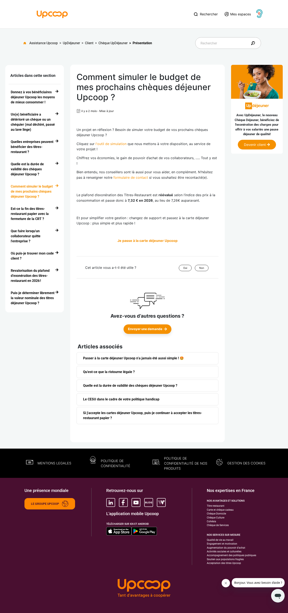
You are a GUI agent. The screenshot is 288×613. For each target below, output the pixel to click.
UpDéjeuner (71, 43)
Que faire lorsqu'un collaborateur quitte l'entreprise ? (25, 236)
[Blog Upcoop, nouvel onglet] (148, 502)
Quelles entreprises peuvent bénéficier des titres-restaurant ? (32, 147)
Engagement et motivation (222, 543)
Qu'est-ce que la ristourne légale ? (109, 372)
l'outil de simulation (111, 144)
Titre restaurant (215, 505)
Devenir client (255, 145)
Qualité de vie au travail (220, 539)
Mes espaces (240, 14)
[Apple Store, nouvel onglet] (119, 531)
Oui (185, 267)
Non (201, 267)
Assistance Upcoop (43, 43)
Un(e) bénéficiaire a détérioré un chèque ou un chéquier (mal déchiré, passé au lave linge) (33, 122)
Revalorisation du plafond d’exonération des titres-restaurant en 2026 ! (30, 276)
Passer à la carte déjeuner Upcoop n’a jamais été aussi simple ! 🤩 (133, 358)
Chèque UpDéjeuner (113, 43)
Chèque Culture (215, 517)
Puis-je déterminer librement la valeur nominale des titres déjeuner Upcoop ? (32, 298)
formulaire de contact (130, 177)
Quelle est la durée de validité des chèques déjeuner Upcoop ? (27, 169)
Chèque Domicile (216, 513)
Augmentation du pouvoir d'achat (226, 547)
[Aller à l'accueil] (26, 43)
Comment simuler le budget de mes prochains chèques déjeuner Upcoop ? (32, 191)
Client (89, 43)
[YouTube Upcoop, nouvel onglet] (136, 502)
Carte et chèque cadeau (220, 509)
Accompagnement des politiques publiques (231, 555)
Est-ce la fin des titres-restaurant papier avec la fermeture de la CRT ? (30, 214)
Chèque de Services (218, 525)
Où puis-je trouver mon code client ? (32, 255)
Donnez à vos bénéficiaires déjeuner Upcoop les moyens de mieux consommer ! (33, 97)
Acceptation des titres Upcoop (224, 563)
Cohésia (211, 521)
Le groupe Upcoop (45, 503)
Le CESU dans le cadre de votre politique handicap (121, 399)
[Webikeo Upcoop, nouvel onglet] (161, 502)
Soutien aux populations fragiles (225, 559)
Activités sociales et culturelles (224, 551)
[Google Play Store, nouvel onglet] (144, 531)
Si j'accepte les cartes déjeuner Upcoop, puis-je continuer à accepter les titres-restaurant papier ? (142, 415)
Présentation (142, 43)
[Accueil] (52, 13)
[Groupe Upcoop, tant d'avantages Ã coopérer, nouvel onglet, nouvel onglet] (144, 588)
